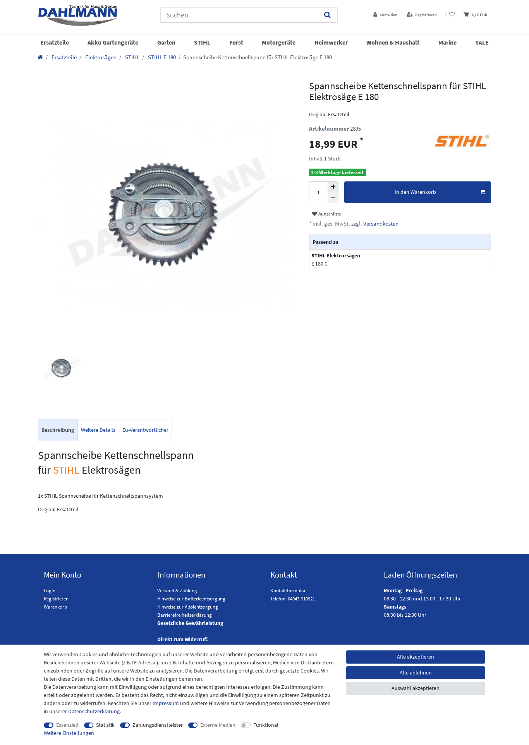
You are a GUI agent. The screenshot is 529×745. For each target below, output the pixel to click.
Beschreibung (57, 429)
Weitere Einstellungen (69, 732)
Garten (166, 42)
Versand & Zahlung (177, 590)
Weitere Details (98, 429)
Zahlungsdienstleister (157, 724)
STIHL (202, 42)
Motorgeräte (278, 42)
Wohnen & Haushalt (392, 42)
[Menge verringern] (333, 197)
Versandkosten (380, 223)
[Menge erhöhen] (333, 186)
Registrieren (56, 599)
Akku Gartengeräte (113, 42)
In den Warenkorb (415, 191)
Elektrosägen (100, 57)
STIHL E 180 (161, 57)
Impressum (166, 703)
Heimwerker (331, 42)
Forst (236, 42)
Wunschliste (329, 214)
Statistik (105, 724)
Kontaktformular (288, 590)
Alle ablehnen (416, 672)
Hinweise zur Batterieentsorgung (191, 599)
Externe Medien (217, 724)
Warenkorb (55, 607)
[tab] (58, 430)
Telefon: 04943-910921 (292, 599)
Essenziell (67, 724)
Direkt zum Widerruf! (182, 639)
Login (49, 590)
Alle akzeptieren (415, 656)
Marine (447, 42)
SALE (482, 42)
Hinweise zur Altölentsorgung (187, 607)
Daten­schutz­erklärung (94, 711)
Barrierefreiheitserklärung (184, 615)
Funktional (265, 724)
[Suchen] (327, 15)
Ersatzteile (54, 42)
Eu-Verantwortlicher (145, 429)
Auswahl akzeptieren (416, 688)
